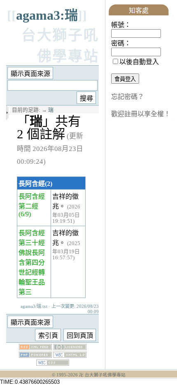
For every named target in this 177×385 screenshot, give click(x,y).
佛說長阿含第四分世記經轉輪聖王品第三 (32, 272)
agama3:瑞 (47, 15)
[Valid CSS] (52, 363)
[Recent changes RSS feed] (35, 347)
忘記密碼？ (127, 96)
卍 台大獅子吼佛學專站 (102, 375)
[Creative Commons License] (70, 347)
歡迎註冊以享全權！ (140, 113)
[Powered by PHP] (35, 355)
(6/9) (25, 214)
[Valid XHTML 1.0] (70, 355)
